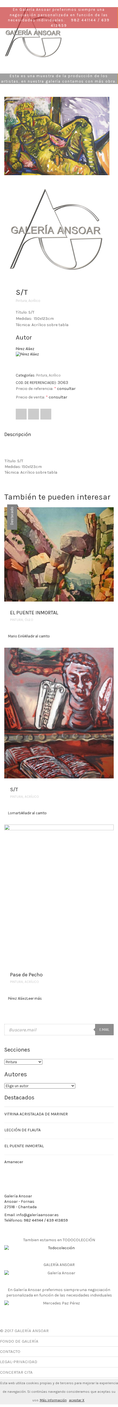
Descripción (17, 434)
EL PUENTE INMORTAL (34, 613)
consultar (66, 388)
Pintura (21, 300)
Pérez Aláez (25, 349)
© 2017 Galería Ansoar (24, 1330)
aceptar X (76, 1400)
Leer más (34, 998)
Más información (53, 1400)
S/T (14, 789)
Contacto (10, 1351)
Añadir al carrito (37, 636)
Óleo (29, 620)
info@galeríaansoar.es (37, 1214)
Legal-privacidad (18, 1361)
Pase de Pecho (26, 975)
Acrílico (34, 300)
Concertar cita (16, 1372)
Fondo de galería (19, 1341)
